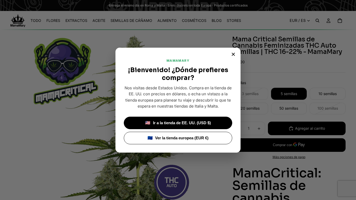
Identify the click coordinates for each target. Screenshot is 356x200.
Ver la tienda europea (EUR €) (178, 138)
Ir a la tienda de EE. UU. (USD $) (178, 123)
